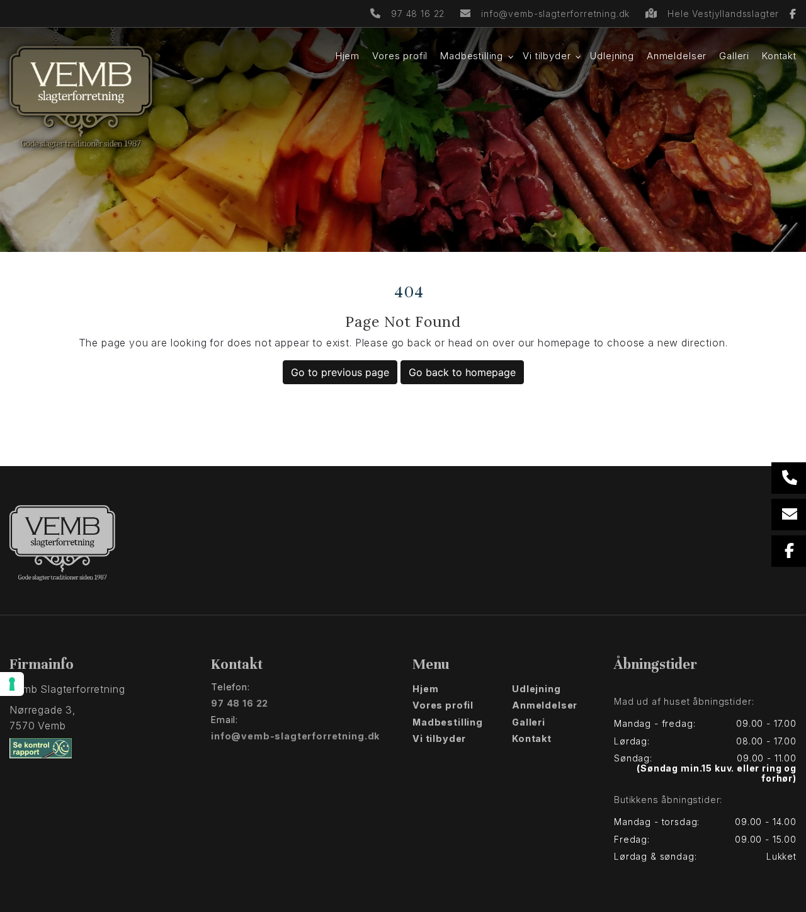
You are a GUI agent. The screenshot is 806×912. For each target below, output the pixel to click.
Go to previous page (340, 372)
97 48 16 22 (418, 13)
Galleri (528, 722)
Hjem (425, 689)
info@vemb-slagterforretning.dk (555, 13)
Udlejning (536, 689)
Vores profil (443, 705)
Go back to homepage (462, 372)
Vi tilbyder (439, 738)
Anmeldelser (544, 705)
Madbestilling (447, 722)
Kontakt (532, 738)
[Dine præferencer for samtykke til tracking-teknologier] (12, 684)
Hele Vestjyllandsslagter (724, 13)
